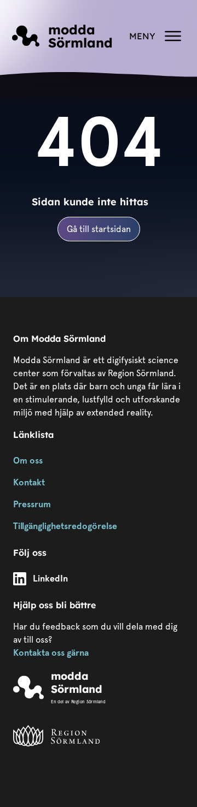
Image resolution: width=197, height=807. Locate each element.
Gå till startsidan (99, 229)
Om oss (28, 460)
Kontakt (29, 482)
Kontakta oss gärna (51, 653)
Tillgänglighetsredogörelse (65, 526)
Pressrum (32, 504)
